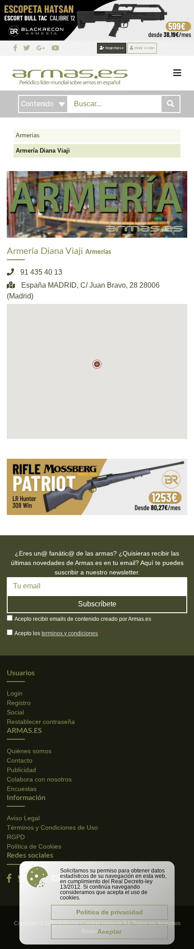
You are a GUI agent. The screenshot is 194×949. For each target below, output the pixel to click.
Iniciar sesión (143, 48)
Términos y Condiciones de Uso (52, 827)
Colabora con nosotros (39, 779)
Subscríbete (97, 604)
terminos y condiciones (70, 633)
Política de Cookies (34, 846)
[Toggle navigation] (177, 73)
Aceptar (109, 931)
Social (15, 712)
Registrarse (114, 48)
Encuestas (22, 788)
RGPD (16, 837)
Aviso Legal (23, 818)
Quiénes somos (29, 751)
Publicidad (21, 769)
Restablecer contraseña (41, 721)
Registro (19, 702)
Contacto (19, 760)
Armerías (28, 135)
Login (15, 693)
